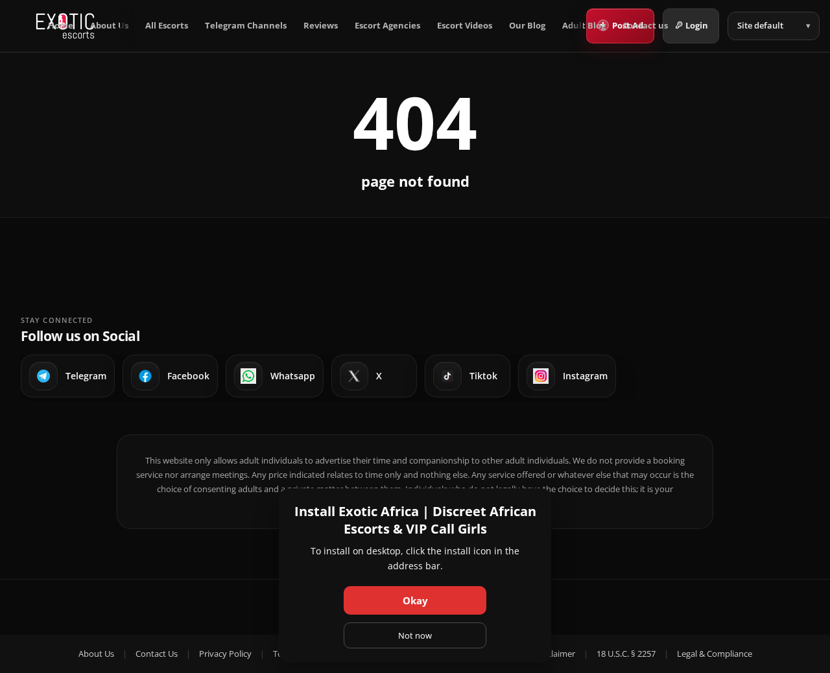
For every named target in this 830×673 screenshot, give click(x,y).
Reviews (320, 25)
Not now (415, 635)
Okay (415, 600)
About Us (109, 25)
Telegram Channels (246, 25)
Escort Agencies (387, 25)
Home (60, 25)
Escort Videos (464, 25)
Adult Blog (584, 25)
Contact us (645, 25)
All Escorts (166, 25)
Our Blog (527, 25)
